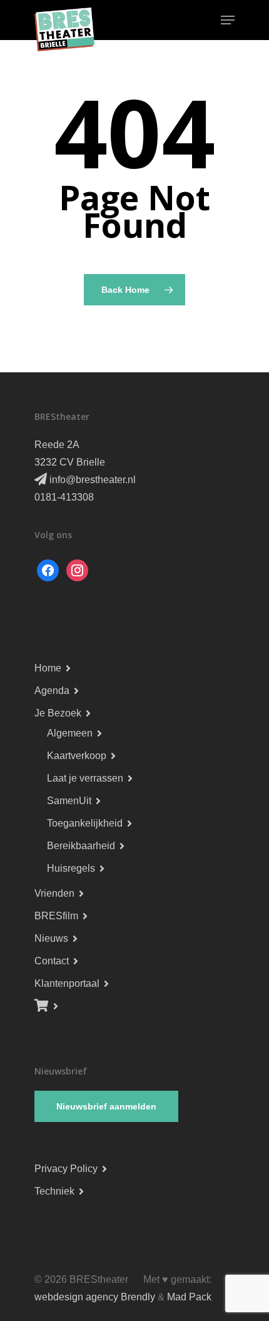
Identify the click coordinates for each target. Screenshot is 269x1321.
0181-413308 (64, 497)
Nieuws (51, 938)
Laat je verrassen (85, 778)
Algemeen (70, 733)
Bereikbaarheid (81, 845)
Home (47, 668)
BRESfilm (56, 915)
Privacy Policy (66, 1168)
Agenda (51, 690)
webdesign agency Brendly (96, 1297)
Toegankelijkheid (85, 823)
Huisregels (71, 868)
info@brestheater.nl (91, 479)
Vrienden (54, 893)
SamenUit (69, 800)
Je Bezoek (57, 713)
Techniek (54, 1191)
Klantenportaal (66, 983)
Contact (51, 961)
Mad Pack (189, 1297)
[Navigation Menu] (228, 20)
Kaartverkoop (76, 755)
